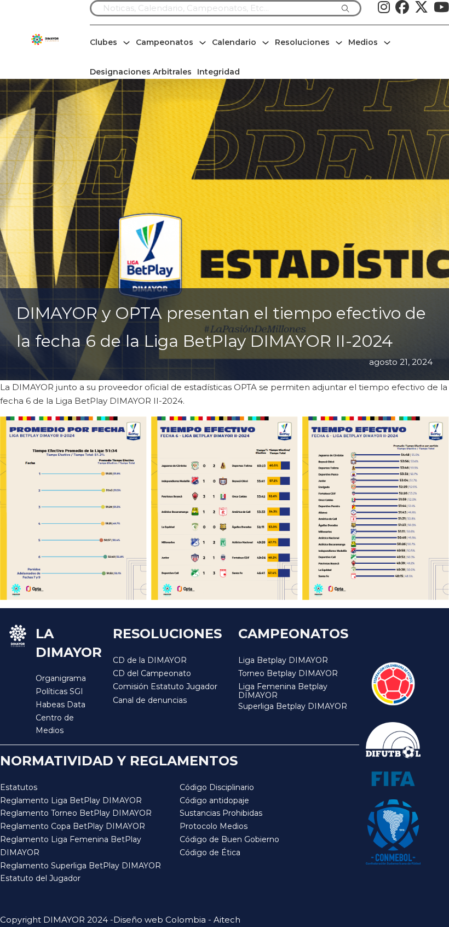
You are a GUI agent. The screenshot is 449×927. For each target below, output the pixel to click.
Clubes (103, 42)
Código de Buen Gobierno (229, 839)
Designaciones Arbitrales (141, 72)
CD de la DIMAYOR (150, 660)
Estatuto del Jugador (40, 878)
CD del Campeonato (152, 673)
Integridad (218, 72)
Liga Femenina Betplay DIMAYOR (282, 691)
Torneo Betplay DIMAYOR (288, 673)
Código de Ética (210, 852)
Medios (363, 42)
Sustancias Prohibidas (221, 813)
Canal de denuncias (150, 700)
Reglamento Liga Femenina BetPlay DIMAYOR (70, 845)
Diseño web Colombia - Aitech (176, 919)
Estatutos (18, 787)
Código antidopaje (214, 800)
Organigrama (61, 678)
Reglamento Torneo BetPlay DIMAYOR (76, 813)
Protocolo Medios (213, 826)
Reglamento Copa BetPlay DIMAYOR (72, 826)
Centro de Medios (55, 724)
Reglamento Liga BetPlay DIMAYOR (71, 800)
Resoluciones (302, 42)
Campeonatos (164, 42)
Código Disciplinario (217, 787)
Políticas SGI (59, 691)
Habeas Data (60, 704)
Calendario (234, 42)
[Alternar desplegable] (126, 43)
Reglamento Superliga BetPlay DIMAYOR (80, 866)
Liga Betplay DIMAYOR (283, 660)
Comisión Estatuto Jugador (165, 687)
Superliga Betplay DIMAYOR (292, 706)
